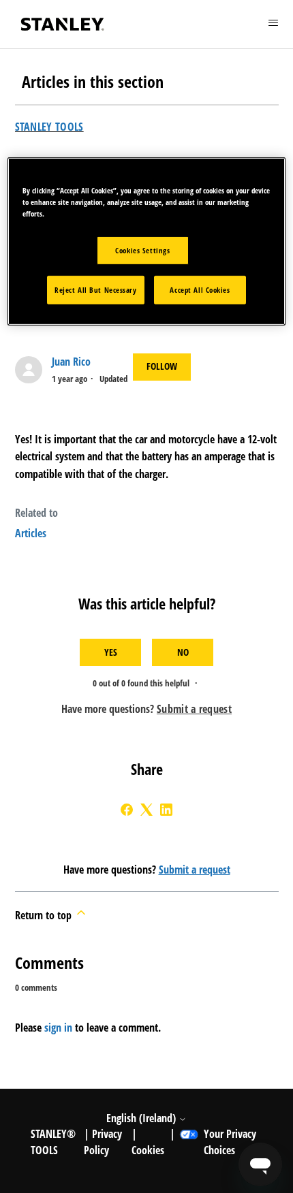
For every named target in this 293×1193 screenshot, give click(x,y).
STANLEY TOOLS (49, 126)
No (183, 652)
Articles (30, 533)
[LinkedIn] (166, 810)
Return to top (44, 915)
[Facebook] (127, 810)
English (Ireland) (142, 1118)
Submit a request (194, 869)
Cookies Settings (142, 250)
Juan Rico (71, 361)
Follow (161, 366)
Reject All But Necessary (96, 290)
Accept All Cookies (200, 290)
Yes (110, 652)
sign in (58, 1027)
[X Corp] (146, 810)
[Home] (62, 24)
